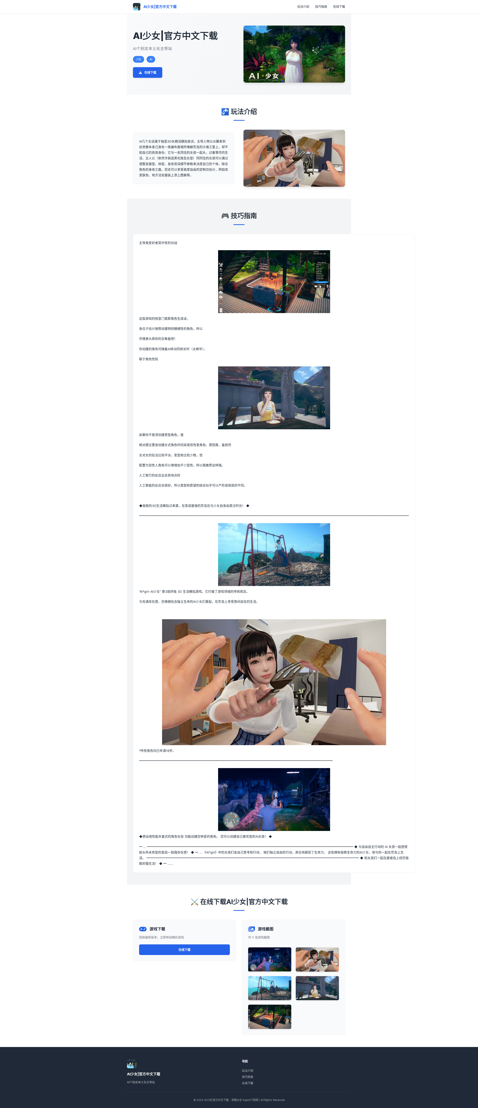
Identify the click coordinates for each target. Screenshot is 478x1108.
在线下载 (339, 6)
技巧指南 (321, 6)
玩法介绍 (303, 6)
